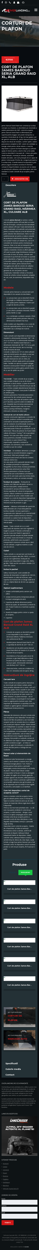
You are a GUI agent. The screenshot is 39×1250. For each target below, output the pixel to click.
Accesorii (6, 1163)
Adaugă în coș (21, 179)
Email (3, 1213)
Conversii (6, 1170)
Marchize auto (17, 1039)
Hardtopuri (6, 1182)
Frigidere (5, 1179)
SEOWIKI (26, 1247)
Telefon (4, 1206)
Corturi (5, 1167)
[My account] (14, 3)
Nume (3, 1199)
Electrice (5, 1176)
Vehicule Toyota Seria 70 (10, 1188)
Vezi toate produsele (15, 1012)
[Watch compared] (23, 3)
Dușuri (5, 1173)
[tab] (12, 872)
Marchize (6, 1185)
